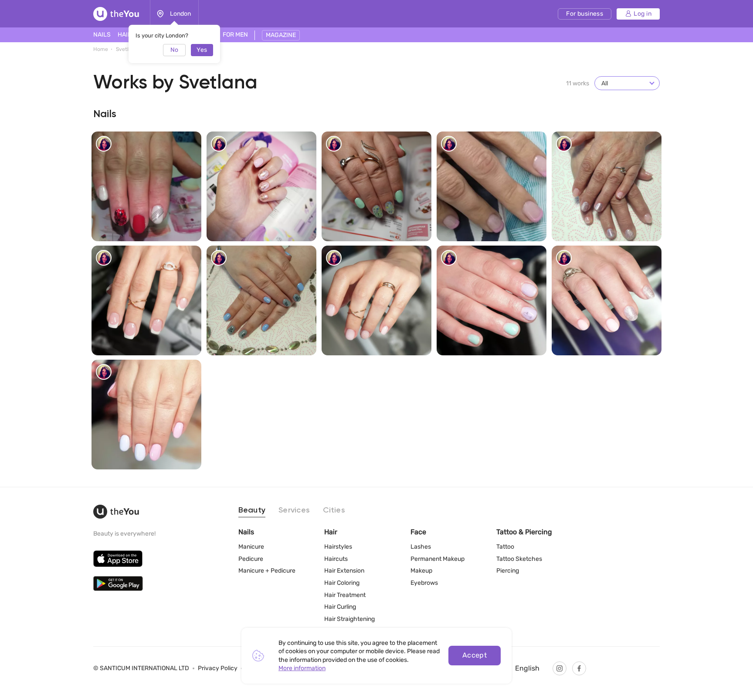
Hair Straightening (349, 619)
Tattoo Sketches (519, 559)
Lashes (420, 546)
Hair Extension (344, 570)
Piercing (507, 570)
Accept (474, 655)
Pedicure (250, 559)
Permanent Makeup (437, 559)
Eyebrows (424, 583)
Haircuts (336, 559)
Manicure (251, 546)
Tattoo (505, 546)
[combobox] (627, 83)
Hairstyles (338, 546)
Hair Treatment (345, 595)
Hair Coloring (342, 583)
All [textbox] (604, 83)
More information (302, 668)
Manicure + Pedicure (266, 570)
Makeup (421, 570)
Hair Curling (340, 606)
